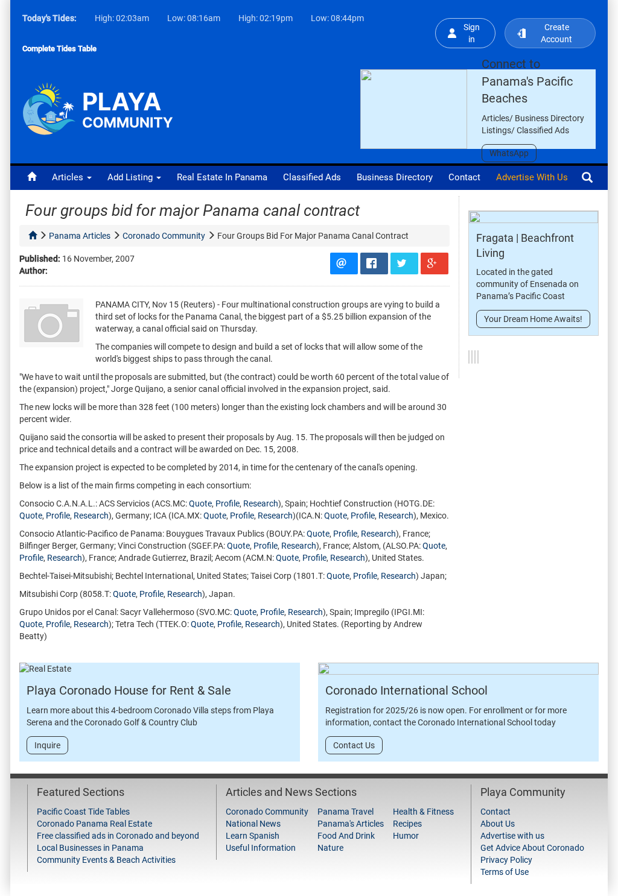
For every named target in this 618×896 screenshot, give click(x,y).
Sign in (472, 33)
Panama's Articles (350, 823)
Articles (69, 177)
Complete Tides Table (59, 48)
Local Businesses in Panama (90, 848)
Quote (200, 503)
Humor (406, 836)
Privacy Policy (506, 860)
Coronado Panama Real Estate (94, 823)
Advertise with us (532, 177)
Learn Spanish (252, 836)
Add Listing (131, 177)
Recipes (407, 823)
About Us (497, 823)
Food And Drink (346, 836)
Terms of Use (504, 872)
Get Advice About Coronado (532, 848)
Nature (330, 848)
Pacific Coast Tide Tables (83, 811)
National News (253, 823)
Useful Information (261, 848)
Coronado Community (267, 811)
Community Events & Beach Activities (106, 860)
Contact (464, 177)
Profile (227, 503)
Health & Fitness (423, 811)
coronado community (164, 236)
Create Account (556, 33)
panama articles (79, 236)
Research (260, 503)
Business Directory (395, 177)
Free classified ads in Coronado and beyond (118, 836)
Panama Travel (345, 811)
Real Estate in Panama (222, 177)
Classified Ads (312, 177)
